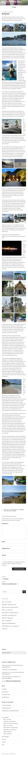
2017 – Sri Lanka (5, 602)
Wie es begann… (6, 736)
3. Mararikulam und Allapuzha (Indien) (10, 710)
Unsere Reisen (5, 717)
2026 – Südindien (6, 620)
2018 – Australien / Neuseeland (9, 607)
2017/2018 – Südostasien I (8, 604)
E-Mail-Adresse (6, 548)
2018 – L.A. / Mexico (6, 610)
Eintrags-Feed (5, 691)
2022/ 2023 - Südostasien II (11, 509)
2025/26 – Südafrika (6, 618)
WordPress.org (5, 697)
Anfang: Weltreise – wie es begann (10, 626)
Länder (14, 510)
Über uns (4, 739)
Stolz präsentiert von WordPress (8, 753)
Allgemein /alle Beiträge (7, 623)
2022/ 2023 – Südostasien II (8, 615)
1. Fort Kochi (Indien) (12, 669)
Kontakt (4, 742)
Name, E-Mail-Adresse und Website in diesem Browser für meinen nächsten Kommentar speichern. (13, 563)
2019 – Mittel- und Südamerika (9, 612)
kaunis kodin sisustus (7, 676)
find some (4, 665)
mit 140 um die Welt (12, 2)
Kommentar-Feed (6, 694)
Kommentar (5, 523)
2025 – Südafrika (7, 731)
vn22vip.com (5, 672)
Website (4, 555)
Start (3, 744)
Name (3, 541)
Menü (14, 7)
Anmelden (4, 689)
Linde (11, 11)
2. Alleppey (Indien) (6, 708)
